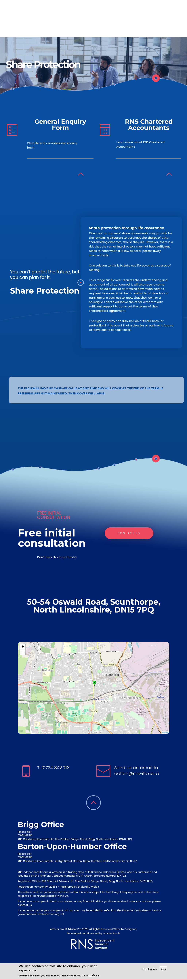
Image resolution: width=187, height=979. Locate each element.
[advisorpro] (31, 20)
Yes (163, 969)
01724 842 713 (55, 768)
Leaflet (165, 732)
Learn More (91, 975)
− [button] (23, 652)
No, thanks (149, 969)
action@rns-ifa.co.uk (136, 773)
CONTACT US (129, 533)
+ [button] (23, 646)
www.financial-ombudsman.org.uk (41, 914)
